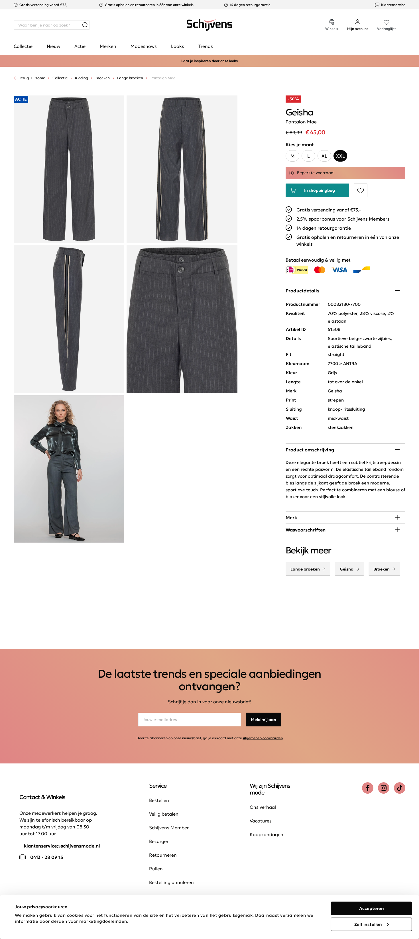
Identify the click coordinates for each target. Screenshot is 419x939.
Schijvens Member (169, 827)
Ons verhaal (263, 807)
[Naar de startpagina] (209, 25)
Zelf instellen (368, 924)
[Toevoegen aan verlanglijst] (360, 190)
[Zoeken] (85, 25)
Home (39, 78)
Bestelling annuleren (171, 882)
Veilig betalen (163, 814)
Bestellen (159, 800)
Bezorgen (159, 841)
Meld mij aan (263, 719)
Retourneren (163, 855)
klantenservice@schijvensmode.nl (62, 846)
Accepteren (371, 908)
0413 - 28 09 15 (46, 857)
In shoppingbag (319, 190)
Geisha (346, 569)
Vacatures (261, 821)
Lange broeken (305, 569)
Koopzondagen (266, 834)
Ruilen (156, 868)
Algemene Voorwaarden (263, 738)
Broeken (381, 569)
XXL (340, 156)
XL (324, 156)
